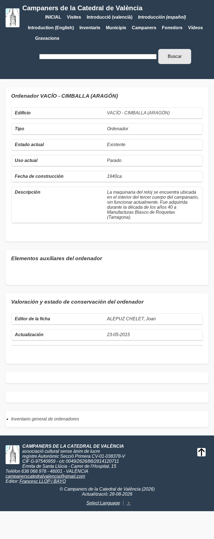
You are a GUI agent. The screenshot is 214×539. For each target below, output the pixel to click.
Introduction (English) (51, 27)
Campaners (144, 27)
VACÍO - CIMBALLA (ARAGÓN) (138, 112)
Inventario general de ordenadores (45, 419)
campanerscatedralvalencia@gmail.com (45, 476)
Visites (74, 17)
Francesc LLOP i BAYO (43, 481)
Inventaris (89, 27)
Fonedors (172, 27)
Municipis (116, 27)
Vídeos (195, 27)
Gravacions (47, 38)
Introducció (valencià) (109, 17)
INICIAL (53, 17)
